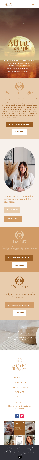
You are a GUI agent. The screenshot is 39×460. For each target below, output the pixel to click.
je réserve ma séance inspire (19, 258)
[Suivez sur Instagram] (22, 416)
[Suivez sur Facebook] (17, 416)
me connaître (12, 209)
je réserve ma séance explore (19, 305)
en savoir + (19, 132)
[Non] (37, 453)
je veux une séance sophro (19, 124)
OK (20, 457)
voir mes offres (12, 218)
